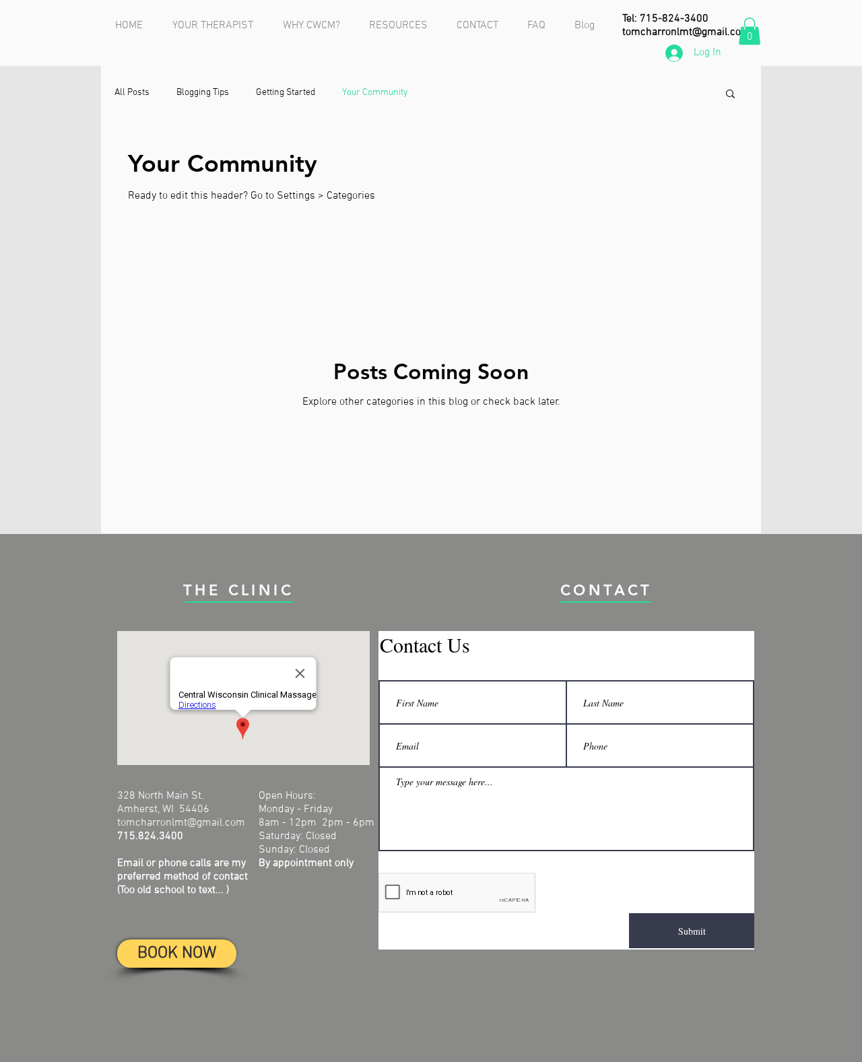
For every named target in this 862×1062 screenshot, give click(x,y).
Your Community (375, 92)
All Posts (132, 92)
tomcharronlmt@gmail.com (686, 32)
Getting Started (285, 92)
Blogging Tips (202, 92)
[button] (749, 31)
